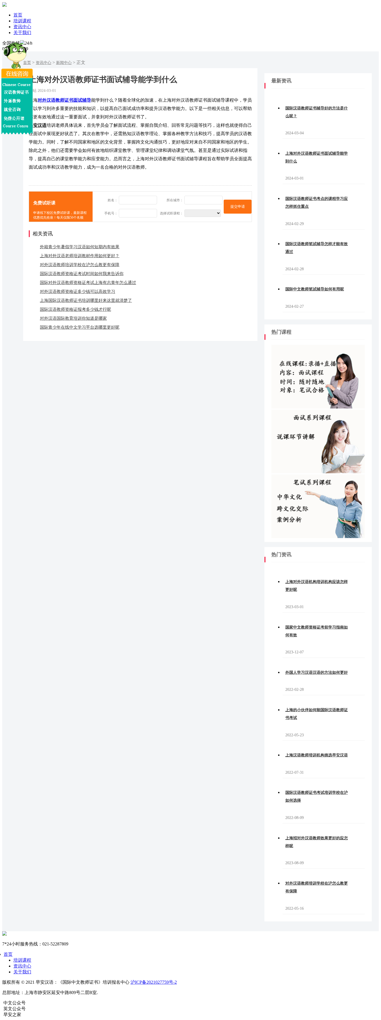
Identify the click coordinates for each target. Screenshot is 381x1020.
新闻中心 (64, 63)
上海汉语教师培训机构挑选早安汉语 (316, 755)
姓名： (113, 200)
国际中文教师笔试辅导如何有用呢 (314, 289)
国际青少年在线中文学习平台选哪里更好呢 (79, 327)
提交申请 (237, 206)
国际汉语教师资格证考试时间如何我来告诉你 (82, 273)
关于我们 (22, 32)
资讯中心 (22, 26)
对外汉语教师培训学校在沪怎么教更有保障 (79, 264)
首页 (17, 15)
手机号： (111, 213)
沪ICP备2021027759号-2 (154, 982)
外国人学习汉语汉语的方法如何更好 (316, 672)
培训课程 (22, 20)
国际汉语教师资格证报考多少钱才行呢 (75, 309)
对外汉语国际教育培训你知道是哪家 (73, 318)
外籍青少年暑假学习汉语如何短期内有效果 (79, 247)
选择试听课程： (171, 213)
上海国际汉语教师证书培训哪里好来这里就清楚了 (86, 300)
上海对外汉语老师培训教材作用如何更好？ (79, 256)
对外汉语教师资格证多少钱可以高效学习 (77, 291)
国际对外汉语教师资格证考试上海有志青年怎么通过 (88, 282)
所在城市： (175, 200)
